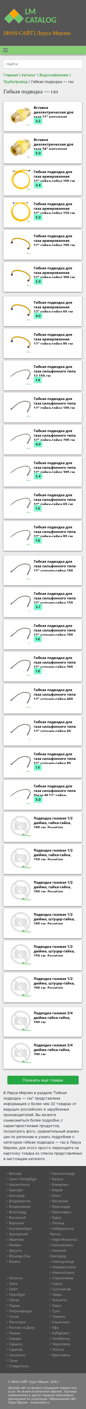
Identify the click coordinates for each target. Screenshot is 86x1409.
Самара (15, 1338)
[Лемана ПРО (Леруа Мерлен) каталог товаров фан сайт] (10, 13)
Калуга (57, 1179)
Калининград (63, 1173)
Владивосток (20, 1201)
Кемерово (60, 1184)
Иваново (16, 1239)
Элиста (58, 1349)
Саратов (15, 1349)
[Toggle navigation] (5, 50)
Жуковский (18, 1234)
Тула (56, 1311)
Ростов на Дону (22, 1327)
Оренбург (17, 1294)
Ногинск (16, 1278)
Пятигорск (17, 1322)
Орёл (13, 1289)
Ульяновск (61, 1322)
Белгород (17, 1195)
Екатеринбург (20, 1228)
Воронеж (16, 1223)
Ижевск (15, 1245)
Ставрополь (19, 1366)
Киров (57, 1190)
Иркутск (15, 1250)
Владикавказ (20, 1206)
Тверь (57, 1294)
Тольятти (59, 1300)
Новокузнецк (63, 1261)
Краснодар (61, 1206)
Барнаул (16, 1190)
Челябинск (61, 1338)
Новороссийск (64, 1267)
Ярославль (61, 1355)
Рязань (15, 1333)
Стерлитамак (63, 1278)
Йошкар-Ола (19, 1256)
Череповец (61, 1344)
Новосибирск (63, 1272)
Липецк (58, 1223)
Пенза (14, 1300)
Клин (56, 1195)
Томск (56, 1305)
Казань (15, 1261)
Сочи (13, 1360)
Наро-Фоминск (64, 1239)
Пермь (14, 1305)
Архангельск (19, 1184)
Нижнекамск (62, 1245)
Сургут (57, 1283)
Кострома (60, 1201)
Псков (14, 1316)
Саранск (15, 1344)
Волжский (17, 1217)
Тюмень (58, 1316)
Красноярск (61, 1212)
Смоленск (17, 1355)
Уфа (55, 1327)
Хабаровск (60, 1333)
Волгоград (17, 1212)
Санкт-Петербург (23, 1179)
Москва (15, 1173)
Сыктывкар (61, 1289)
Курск (56, 1217)
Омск (13, 1283)
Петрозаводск (20, 1311)
